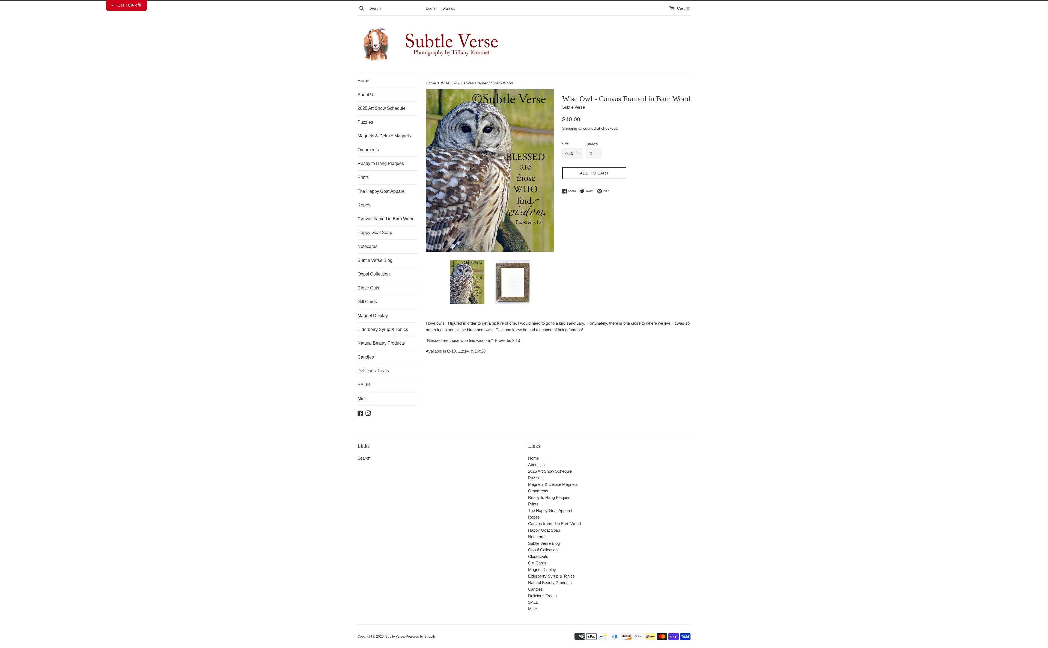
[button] (594, 39)
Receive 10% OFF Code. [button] (524, 108)
